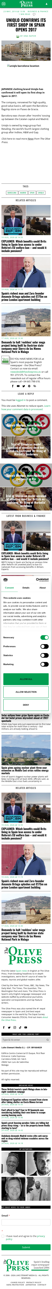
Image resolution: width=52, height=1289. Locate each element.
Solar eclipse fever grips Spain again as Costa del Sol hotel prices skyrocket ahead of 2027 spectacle (25, 718)
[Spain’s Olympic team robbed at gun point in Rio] (26, 425)
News (31, 138)
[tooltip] (12, 386)
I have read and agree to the (25, 1238)
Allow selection (26, 692)
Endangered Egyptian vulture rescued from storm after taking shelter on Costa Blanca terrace (24, 1100)
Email (6, 1215)
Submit (26, 1247)
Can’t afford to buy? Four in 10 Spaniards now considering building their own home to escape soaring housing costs (23, 1112)
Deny (26, 705)
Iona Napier (30, 36)
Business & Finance (38, 11)
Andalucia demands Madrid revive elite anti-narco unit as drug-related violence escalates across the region (24, 1138)
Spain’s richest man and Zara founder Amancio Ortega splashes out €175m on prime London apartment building (24, 296)
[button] (48, 1040)
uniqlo (41, 192)
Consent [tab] (9, 587)
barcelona (12, 192)
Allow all (26, 679)
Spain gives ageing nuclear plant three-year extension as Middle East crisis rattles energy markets (25, 770)
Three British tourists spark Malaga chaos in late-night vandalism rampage (24, 1090)
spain (32, 192)
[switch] (44, 646)
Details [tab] (26, 587)
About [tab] (42, 587)
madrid (23, 192)
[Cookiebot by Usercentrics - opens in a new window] (37, 580)
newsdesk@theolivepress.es (25, 371)
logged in (21, 400)
